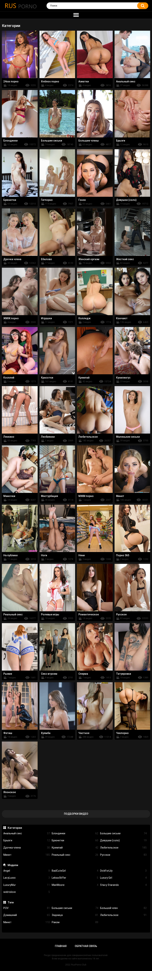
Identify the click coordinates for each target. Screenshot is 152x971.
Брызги (26, 840)
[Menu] (76, 15)
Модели (13, 865)
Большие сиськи (123, 833)
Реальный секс (75, 854)
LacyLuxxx (26, 877)
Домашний (26, 915)
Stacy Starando (123, 884)
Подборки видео (76, 813)
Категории (15, 827)
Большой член (123, 908)
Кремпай (75, 847)
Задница (75, 915)
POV (26, 908)
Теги (11, 902)
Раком (75, 922)
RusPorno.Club (78, 964)
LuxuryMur (26, 884)
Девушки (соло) (123, 840)
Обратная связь (86, 946)
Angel (26, 870)
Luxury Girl (123, 877)
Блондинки (75, 833)
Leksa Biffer (75, 877)
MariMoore (75, 884)
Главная (61, 946)
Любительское (123, 847)
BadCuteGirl (75, 870)
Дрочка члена (26, 847)
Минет (26, 854)
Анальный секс (26, 833)
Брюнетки (75, 840)
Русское (123, 854)
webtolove (26, 891)
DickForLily (123, 870)
